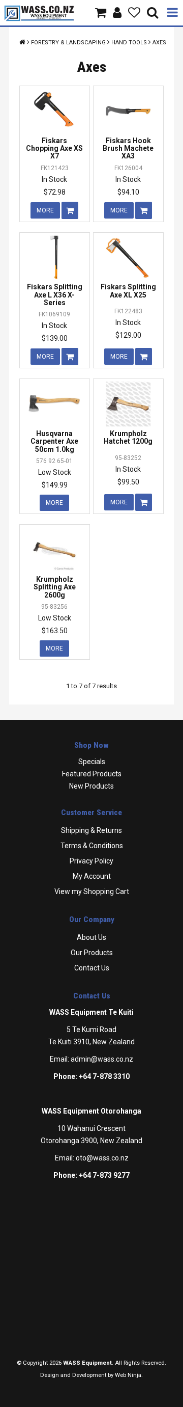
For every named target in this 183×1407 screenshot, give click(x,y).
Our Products (92, 953)
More (45, 210)
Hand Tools (129, 42)
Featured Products (91, 774)
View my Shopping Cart (91, 891)
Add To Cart (70, 210)
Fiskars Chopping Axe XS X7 (54, 148)
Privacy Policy (91, 861)
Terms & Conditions (91, 846)
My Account (92, 876)
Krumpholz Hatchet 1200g (128, 437)
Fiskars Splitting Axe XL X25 (128, 291)
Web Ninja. (129, 1375)
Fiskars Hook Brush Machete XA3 (128, 148)
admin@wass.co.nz (102, 1059)
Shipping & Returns (91, 830)
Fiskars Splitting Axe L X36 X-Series (54, 295)
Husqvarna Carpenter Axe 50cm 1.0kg (54, 441)
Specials (91, 761)
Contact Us (91, 968)
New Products (91, 786)
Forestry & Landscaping (68, 42)
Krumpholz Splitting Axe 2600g (55, 587)
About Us (91, 937)
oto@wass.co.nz (102, 1158)
